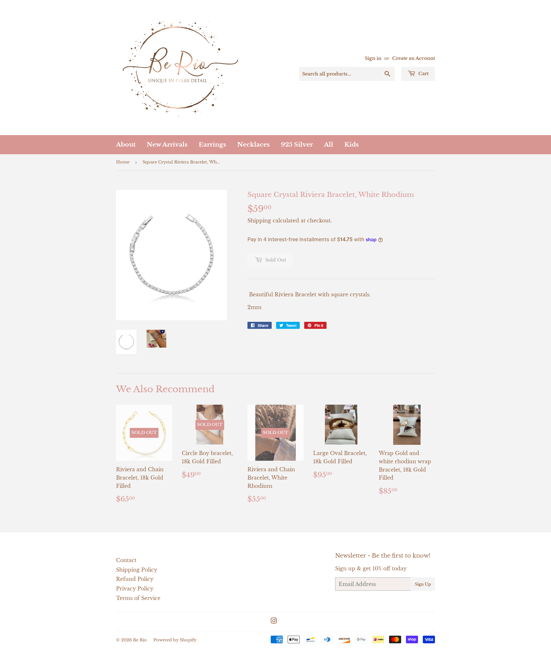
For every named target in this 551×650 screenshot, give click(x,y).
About (126, 144)
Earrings (212, 144)
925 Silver (297, 144)
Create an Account (413, 58)
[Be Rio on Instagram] (274, 621)
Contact (126, 560)
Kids (351, 144)
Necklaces (253, 144)
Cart (423, 73)
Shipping (259, 220)
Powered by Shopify (174, 640)
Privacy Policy (134, 588)
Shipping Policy (136, 570)
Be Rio (140, 640)
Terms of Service (138, 598)
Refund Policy (134, 579)
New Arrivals (167, 144)
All (328, 144)
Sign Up (423, 584)
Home (122, 162)
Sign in (373, 58)
